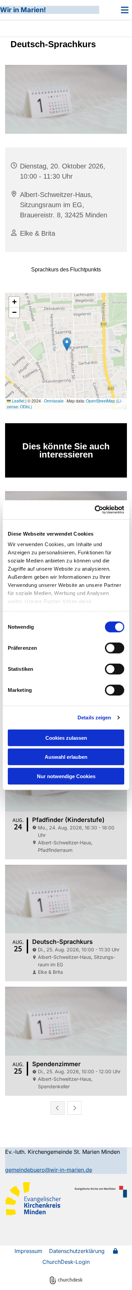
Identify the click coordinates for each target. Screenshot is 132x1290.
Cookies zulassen (66, 737)
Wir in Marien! (23, 10)
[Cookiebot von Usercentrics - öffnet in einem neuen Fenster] (95, 509)
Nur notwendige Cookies (66, 776)
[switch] (114, 647)
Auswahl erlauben (66, 757)
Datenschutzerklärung (77, 1251)
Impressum (28, 1251)
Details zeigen (94, 717)
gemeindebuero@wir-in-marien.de (48, 1169)
